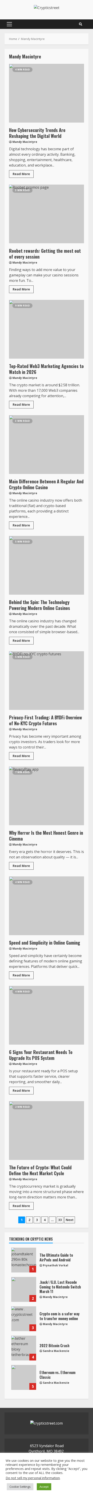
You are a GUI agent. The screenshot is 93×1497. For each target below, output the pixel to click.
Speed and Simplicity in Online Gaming (46, 905)
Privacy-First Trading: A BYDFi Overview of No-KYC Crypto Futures (46, 680)
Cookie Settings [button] (20, 1487)
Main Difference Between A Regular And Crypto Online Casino (46, 444)
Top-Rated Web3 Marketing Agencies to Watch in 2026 (46, 329)
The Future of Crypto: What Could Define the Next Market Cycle (46, 1130)
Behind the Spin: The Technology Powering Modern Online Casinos (46, 565)
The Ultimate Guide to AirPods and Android (23, 1260)
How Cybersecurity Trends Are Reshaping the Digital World (46, 93)
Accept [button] (44, 1487)
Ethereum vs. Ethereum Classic (23, 1377)
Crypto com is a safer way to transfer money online (23, 1318)
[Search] (80, 24)
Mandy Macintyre (24, 142)
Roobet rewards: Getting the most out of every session (46, 214)
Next (70, 1220)
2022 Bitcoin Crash (23, 1348)
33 (60, 1220)
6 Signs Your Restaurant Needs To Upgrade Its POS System (46, 1015)
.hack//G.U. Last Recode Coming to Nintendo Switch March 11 (23, 1289)
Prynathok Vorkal (55, 1265)
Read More (21, 174)
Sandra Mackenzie (56, 1351)
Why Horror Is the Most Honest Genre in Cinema (46, 796)
